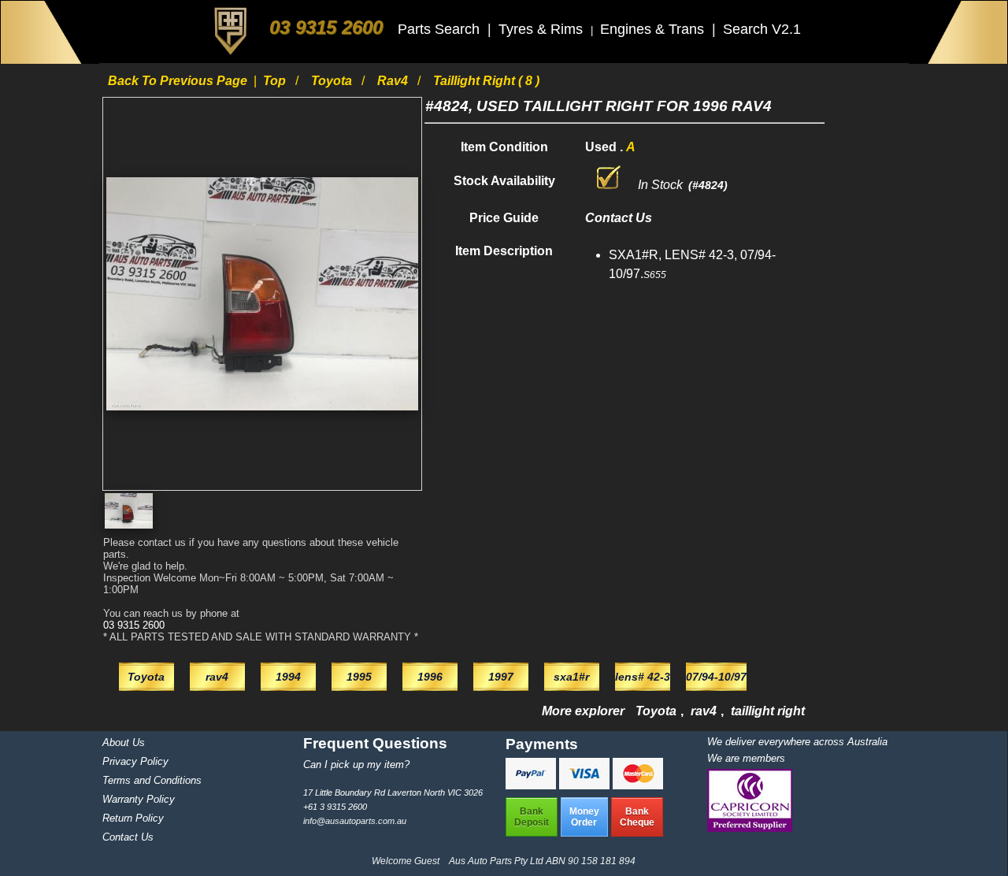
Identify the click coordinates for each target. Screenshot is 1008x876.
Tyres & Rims (542, 29)
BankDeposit (531, 817)
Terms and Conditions (152, 780)
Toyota (333, 80)
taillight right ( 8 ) (486, 80)
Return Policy (133, 818)
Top (276, 80)
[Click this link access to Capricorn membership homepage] (749, 828)
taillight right (768, 711)
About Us (123, 742)
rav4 (394, 80)
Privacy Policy (135, 761)
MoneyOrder (584, 817)
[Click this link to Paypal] (532, 785)
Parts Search (441, 29)
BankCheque (637, 817)
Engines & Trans (654, 29)
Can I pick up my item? (356, 764)
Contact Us (128, 837)
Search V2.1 (762, 29)
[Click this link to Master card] (638, 785)
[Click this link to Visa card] (586, 785)
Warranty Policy (138, 799)
